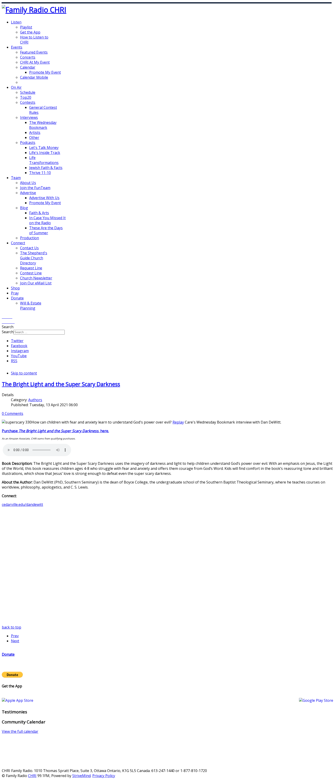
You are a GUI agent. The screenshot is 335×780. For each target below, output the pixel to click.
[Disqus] (167, 568)
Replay (178, 422)
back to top (11, 627)
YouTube (19, 355)
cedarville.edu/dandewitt (22, 504)
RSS (14, 360)
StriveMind (81, 775)
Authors (35, 399)
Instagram (20, 350)
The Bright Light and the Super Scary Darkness (61, 384)
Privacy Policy (103, 775)
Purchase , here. (55, 430)
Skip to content (24, 373)
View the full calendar (20, 731)
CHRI (32, 775)
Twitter (17, 340)
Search (7, 331)
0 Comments (12, 413)
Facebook (19, 345)
